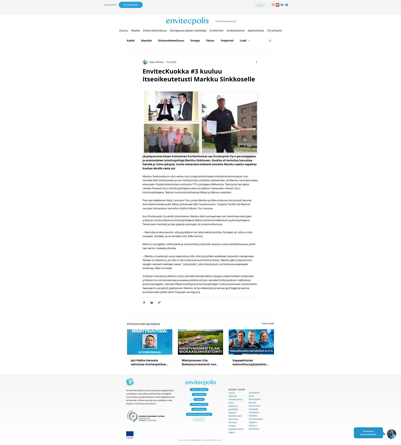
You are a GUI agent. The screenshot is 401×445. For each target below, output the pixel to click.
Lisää (243, 40)
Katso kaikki (268, 323)
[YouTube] (277, 5)
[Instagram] (273, 5)
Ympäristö (227, 40)
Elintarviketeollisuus (171, 40)
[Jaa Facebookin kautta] (144, 302)
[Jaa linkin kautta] (159, 302)
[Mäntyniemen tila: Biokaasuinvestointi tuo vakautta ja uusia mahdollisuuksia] (200, 342)
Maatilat (146, 40)
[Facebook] (286, 5)
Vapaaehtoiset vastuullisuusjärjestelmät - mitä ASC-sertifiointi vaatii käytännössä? (250, 362)
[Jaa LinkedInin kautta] (151, 302)
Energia (195, 40)
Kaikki (131, 40)
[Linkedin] (282, 5)
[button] (135, 30)
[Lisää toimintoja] (256, 62)
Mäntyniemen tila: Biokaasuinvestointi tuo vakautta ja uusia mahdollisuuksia (199, 362)
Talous (210, 40)
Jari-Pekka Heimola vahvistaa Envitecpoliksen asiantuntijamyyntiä (149, 362)
